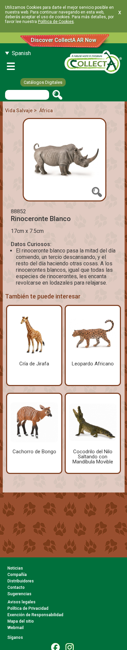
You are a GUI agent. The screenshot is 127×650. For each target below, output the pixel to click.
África (46, 110)
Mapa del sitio (20, 621)
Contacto (16, 587)
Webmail (15, 627)
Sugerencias (19, 594)
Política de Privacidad (27, 608)
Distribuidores (20, 581)
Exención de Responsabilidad (35, 614)
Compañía (17, 574)
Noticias (15, 568)
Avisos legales (21, 602)
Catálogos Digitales (43, 82)
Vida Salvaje (19, 110)
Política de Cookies (56, 21)
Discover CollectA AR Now (63, 40)
